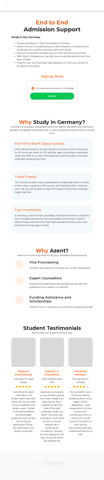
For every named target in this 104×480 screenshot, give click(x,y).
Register (52, 96)
